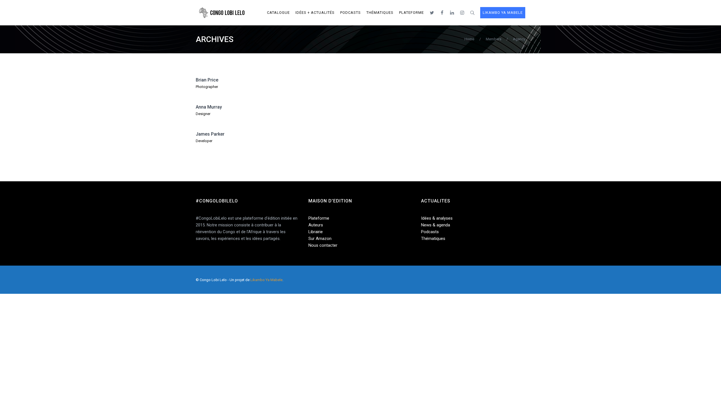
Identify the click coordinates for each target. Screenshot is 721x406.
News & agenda (435, 225)
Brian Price (207, 80)
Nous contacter (322, 245)
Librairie (315, 231)
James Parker (210, 134)
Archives (214, 39)
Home (469, 39)
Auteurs (315, 225)
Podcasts (430, 231)
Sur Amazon (319, 238)
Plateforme (318, 218)
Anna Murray (209, 107)
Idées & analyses (437, 218)
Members (493, 39)
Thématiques (433, 238)
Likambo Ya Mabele (266, 280)
